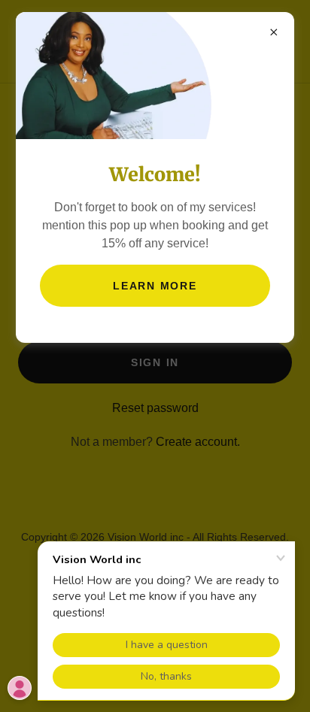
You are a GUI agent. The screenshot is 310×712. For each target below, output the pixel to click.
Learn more (155, 286)
